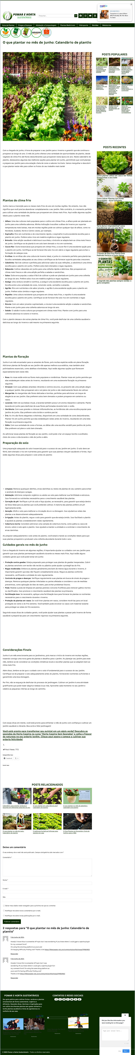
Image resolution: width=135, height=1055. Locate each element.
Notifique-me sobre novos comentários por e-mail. (23, 911)
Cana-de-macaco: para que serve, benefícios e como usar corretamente (126, 109)
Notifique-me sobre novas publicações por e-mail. (22, 916)
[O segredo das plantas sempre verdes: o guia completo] (114, 268)
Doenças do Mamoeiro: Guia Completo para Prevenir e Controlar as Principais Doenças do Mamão (114, 89)
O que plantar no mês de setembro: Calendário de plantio (75, 806)
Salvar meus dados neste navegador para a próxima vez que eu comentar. (30, 906)
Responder (14, 954)
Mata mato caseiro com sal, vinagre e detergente (101, 87)
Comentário (7, 857)
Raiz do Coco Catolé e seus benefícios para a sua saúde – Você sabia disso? (126, 70)
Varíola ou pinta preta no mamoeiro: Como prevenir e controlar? (127, 87)
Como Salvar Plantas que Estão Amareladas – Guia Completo (110, 199)
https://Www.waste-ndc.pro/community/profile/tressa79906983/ (67, 950)
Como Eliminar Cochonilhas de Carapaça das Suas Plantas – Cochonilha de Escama (101, 109)
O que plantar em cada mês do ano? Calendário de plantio (45, 806)
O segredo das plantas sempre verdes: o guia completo (114, 282)
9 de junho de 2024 (17, 937)
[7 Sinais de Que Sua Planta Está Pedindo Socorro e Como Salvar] (114, 240)
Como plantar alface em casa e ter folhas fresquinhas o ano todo (114, 176)
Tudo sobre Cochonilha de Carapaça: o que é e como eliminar (114, 69)
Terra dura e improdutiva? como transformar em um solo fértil (111, 227)
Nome (5, 880)
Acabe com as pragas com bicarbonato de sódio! (114, 108)
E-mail (5, 889)
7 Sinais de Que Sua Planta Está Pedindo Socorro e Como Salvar (111, 254)
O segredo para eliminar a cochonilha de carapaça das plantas (101, 69)
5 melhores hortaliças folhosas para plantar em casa (45, 832)
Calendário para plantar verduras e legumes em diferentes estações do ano (16, 806)
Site (4, 897)
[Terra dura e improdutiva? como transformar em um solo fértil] (114, 213)
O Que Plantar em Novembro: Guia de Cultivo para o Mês (76, 832)
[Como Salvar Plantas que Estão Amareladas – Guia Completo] (114, 188)
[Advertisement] (59, 4)
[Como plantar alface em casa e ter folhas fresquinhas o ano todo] (114, 163)
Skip (119, 1051)
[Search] (75, 15)
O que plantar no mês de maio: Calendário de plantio (13, 832)
